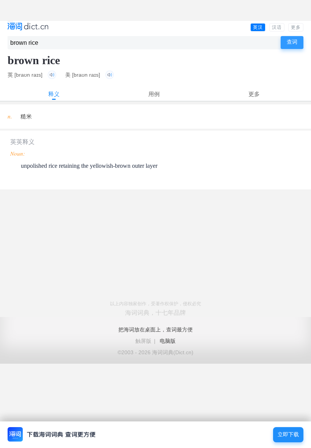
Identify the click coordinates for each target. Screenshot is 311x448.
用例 (154, 94)
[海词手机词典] (28, 27)
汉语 (277, 27)
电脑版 (168, 341)
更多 (296, 27)
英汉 (258, 27)
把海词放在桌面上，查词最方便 (155, 330)
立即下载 (288, 434)
